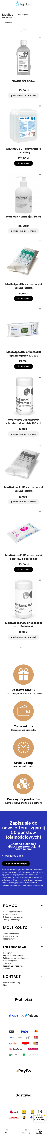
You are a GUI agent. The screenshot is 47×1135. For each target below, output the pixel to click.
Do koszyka (23, 163)
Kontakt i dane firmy (11, 982)
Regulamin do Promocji (13, 955)
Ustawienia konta (10, 936)
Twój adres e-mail (13, 856)
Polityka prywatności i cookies (16, 958)
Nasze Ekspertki (10, 961)
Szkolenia (7, 963)
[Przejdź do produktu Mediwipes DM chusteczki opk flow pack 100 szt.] (23, 328)
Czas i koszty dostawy (12, 912)
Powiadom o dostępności (23, 95)
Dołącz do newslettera (16, 863)
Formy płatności (10, 914)
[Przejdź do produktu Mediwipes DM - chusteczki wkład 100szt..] (23, 261)
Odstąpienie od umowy (13, 917)
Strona (19, 31)
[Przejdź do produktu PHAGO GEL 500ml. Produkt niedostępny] (23, 58)
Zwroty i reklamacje (11, 919)
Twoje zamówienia (11, 933)
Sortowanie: (7, 17)
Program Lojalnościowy (13, 966)
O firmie (6, 968)
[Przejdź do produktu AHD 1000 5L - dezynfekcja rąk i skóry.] (23, 125)
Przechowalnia (9, 939)
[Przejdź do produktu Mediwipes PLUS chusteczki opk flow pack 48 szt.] (23, 532)
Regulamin (7, 953)
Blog (5, 985)
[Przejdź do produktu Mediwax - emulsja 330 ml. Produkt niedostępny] (23, 193)
